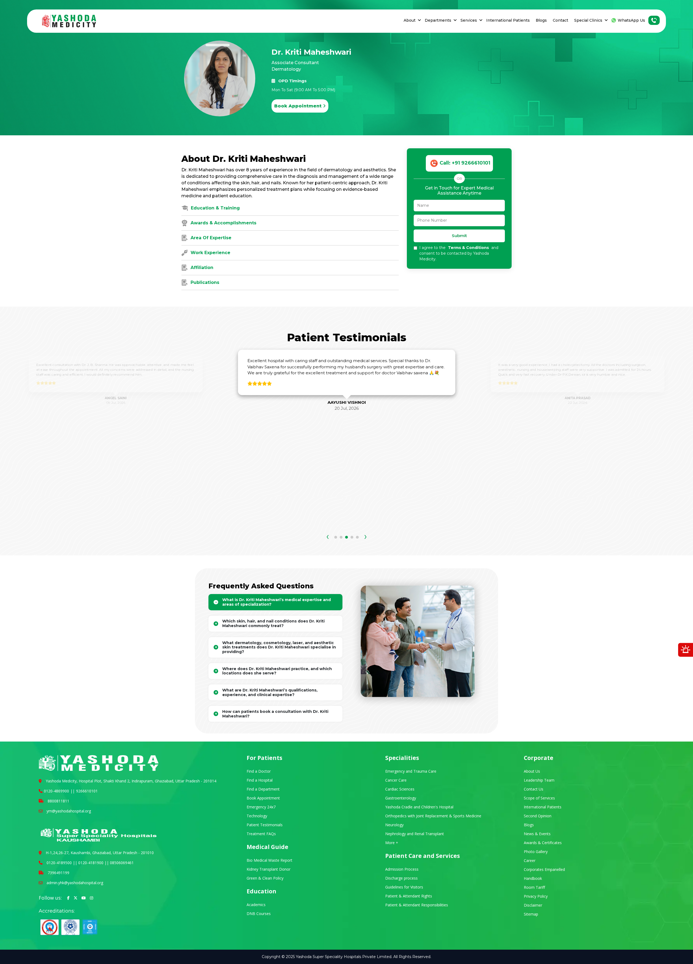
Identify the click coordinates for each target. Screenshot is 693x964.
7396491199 (58, 872)
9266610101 (87, 791)
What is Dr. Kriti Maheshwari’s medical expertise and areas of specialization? (276, 602)
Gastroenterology (400, 798)
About (410, 20)
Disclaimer (533, 905)
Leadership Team (539, 780)
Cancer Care (396, 780)
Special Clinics (588, 20)
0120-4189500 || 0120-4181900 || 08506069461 (90, 862)
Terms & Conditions (469, 247)
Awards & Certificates (543, 842)
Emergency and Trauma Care (410, 771)
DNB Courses (259, 913)
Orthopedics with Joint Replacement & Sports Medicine (433, 815)
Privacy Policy (536, 896)
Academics (256, 904)
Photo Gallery (536, 851)
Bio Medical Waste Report (269, 860)
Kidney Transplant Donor (268, 869)
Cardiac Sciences (399, 789)
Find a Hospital (260, 780)
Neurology (394, 824)
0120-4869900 (56, 791)
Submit (459, 235)
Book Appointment (298, 106)
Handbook (533, 878)
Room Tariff (534, 887)
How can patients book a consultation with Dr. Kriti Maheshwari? (275, 714)
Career (529, 860)
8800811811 (58, 801)
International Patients (508, 20)
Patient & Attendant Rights (408, 896)
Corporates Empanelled (544, 869)
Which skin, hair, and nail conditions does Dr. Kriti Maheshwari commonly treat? (273, 623)
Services (468, 20)
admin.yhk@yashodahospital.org (75, 882)
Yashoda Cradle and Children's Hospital (419, 806)
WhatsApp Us (631, 20)
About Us (532, 771)
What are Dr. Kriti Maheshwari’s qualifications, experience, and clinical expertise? (270, 692)
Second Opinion (537, 815)
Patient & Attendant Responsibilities (416, 904)
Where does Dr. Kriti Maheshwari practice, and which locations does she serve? (277, 671)
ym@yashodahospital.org (69, 811)
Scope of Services (539, 798)
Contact (560, 20)
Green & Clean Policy (265, 878)
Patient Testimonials (265, 824)
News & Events (537, 833)
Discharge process (401, 878)
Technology (257, 815)
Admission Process (402, 869)
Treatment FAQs (261, 833)
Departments (438, 20)
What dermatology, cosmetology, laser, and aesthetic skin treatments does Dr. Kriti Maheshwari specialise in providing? (279, 647)
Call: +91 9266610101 (465, 163)
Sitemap (531, 914)
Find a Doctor (259, 771)
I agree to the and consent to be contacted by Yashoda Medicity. (458, 253)
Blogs (541, 20)
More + (391, 842)
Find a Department (263, 789)
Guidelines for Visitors (404, 887)
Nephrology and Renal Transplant (414, 833)
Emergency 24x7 (261, 806)
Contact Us (533, 789)
